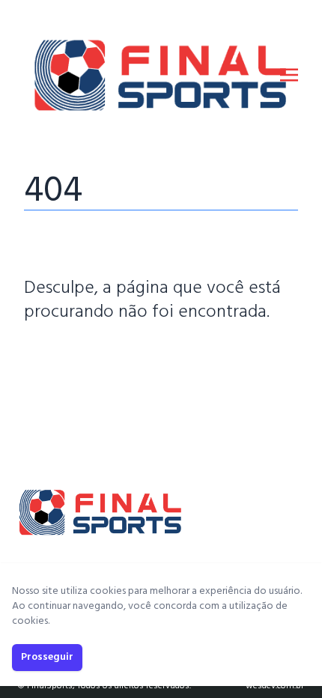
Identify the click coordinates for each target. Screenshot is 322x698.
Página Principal (75, 357)
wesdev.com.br (275, 686)
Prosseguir (47, 657)
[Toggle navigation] (289, 75)
